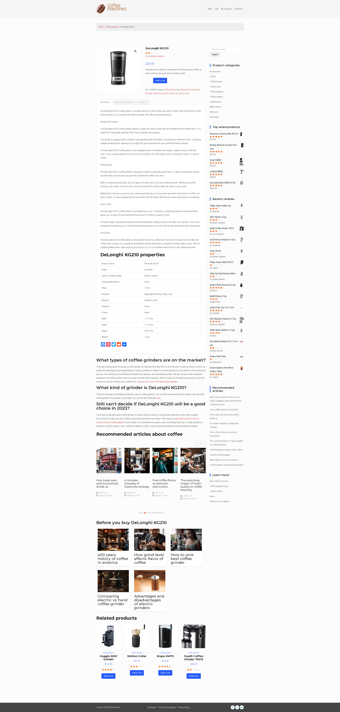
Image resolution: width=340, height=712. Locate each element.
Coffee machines (116, 7)
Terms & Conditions (167, 707)
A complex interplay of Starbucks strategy (136, 483)
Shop (210, 8)
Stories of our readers (219, 501)
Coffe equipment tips (219, 486)
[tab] (105, 102)
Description (105, 102)
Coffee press (215, 101)
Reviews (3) (143, 102)
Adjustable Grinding (188, 90)
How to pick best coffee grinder (182, 559)
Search (215, 54)
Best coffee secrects (219, 481)
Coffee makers (216, 96)
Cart (216, 8)
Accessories (215, 71)
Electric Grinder (158, 93)
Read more (194, 676)
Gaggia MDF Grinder (108, 658)
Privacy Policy (184, 707)
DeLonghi (148, 93)
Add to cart (160, 80)
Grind (166, 93)
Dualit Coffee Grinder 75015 (193, 658)
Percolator (214, 117)
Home (101, 27)
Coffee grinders (112, 27)
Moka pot (214, 112)
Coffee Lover (103, 493)
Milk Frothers (215, 106)
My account (226, 8)
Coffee (213, 76)
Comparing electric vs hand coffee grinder (112, 600)
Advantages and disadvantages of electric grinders (149, 602)
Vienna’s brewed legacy (220, 454)
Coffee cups (215, 86)
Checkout (238, 8)
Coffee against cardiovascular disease (226, 465)
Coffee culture (216, 491)
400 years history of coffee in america (113, 559)
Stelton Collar (136, 656)
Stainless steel (183, 93)
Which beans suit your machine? (224, 459)
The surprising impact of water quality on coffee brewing (191, 485)
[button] (140, 513)
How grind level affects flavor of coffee (149, 559)
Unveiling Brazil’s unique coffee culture (226, 449)
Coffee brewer (216, 81)
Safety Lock (173, 93)
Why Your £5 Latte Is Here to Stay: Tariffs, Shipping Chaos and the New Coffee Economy (225, 401)
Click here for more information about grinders (157, 381)
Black (198, 90)
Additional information (124, 102)
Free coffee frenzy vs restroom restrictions (164, 483)
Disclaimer (151, 707)
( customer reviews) (154, 56)
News (212, 496)
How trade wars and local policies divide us (107, 483)
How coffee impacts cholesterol (224, 409)
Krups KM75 (165, 656)
